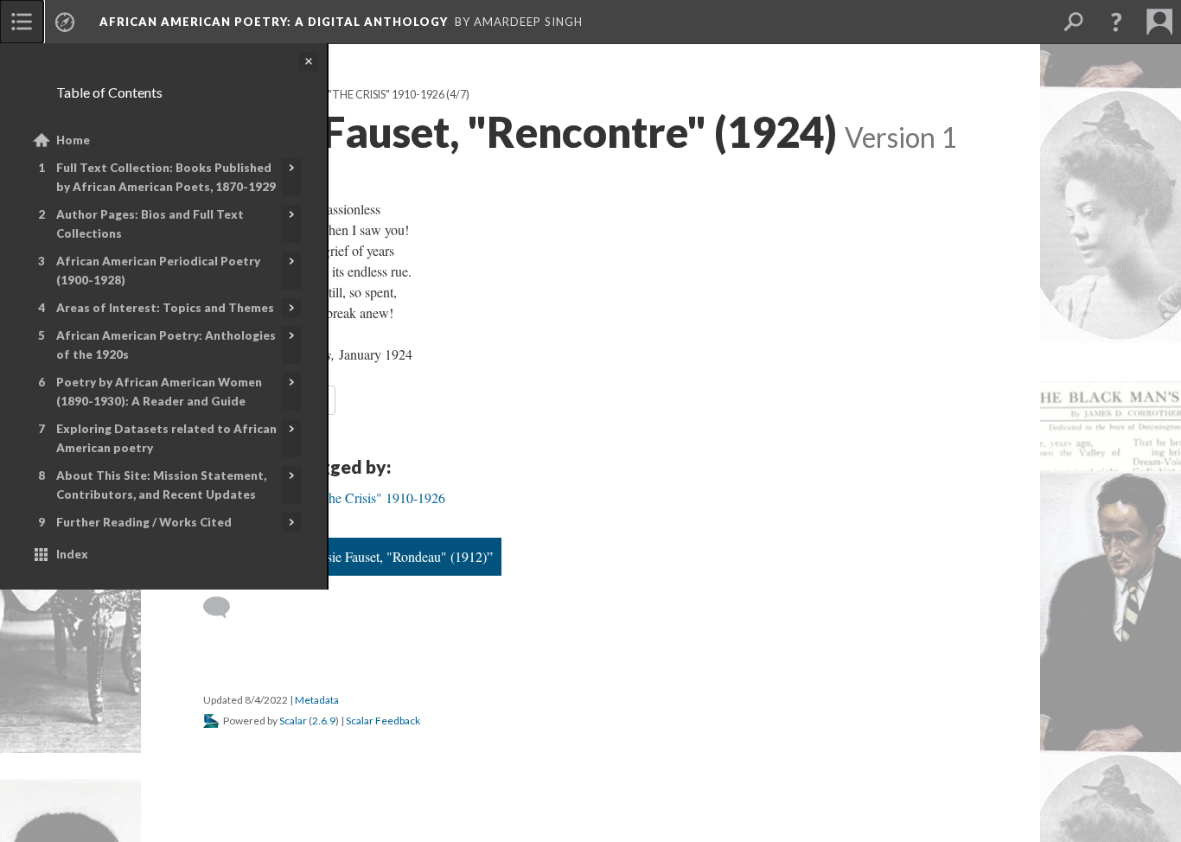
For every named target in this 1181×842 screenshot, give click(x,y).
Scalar (293, 720)
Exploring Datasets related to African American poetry (166, 438)
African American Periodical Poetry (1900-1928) (158, 270)
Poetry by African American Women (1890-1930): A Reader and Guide (159, 391)
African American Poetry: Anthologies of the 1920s (166, 345)
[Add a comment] (224, 607)
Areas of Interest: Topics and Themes (165, 308)
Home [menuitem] (73, 140)
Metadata (317, 699)
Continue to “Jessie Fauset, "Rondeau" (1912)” (365, 556)
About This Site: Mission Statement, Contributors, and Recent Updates (161, 485)
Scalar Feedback (383, 720)
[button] (1116, 21)
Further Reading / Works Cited (144, 522)
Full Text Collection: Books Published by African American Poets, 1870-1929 (166, 177)
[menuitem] (21, 21)
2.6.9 (323, 720)
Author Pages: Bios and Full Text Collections (150, 223)
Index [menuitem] (72, 554)
